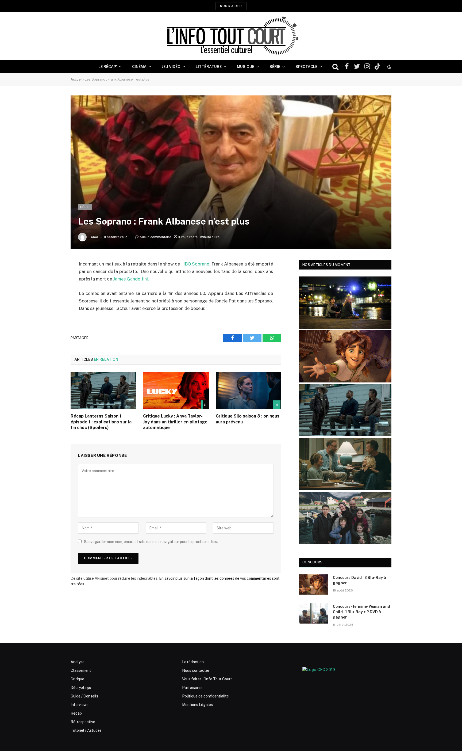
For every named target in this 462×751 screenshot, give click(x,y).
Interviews (79, 705)
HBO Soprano (194, 264)
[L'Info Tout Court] (231, 36)
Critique (77, 679)
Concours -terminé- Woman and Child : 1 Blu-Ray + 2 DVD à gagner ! (361, 611)
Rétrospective (83, 722)
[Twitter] (52, 291)
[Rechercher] (335, 67)
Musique (245, 67)
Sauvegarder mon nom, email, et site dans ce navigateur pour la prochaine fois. (151, 542)
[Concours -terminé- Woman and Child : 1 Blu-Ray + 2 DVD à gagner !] (313, 613)
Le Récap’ (107, 67)
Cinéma (139, 67)
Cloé (94, 237)
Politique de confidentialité (205, 696)
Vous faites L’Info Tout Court (207, 679)
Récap (76, 713)
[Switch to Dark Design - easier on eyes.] (388, 67)
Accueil (77, 79)
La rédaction (193, 662)
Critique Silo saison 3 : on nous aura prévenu (247, 419)
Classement (81, 670)
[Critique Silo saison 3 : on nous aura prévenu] (248, 390)
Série (275, 67)
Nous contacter (195, 670)
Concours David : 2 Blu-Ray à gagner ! (359, 580)
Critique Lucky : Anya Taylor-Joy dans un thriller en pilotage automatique (175, 422)
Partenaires (192, 687)
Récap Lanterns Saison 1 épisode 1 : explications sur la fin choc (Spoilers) (101, 422)
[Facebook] (52, 277)
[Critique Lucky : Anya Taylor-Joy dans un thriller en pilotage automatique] (176, 390)
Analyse (77, 662)
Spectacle (306, 67)
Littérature (209, 67)
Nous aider (231, 5)
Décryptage (81, 687)
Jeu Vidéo (171, 67)
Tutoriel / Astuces (86, 730)
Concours (312, 562)
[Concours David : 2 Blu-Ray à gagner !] (313, 584)
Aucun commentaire (155, 237)
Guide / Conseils (84, 696)
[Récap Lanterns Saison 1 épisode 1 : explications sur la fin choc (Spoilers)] (103, 390)
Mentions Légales (197, 705)
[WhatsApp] (52, 305)
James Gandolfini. (131, 279)
